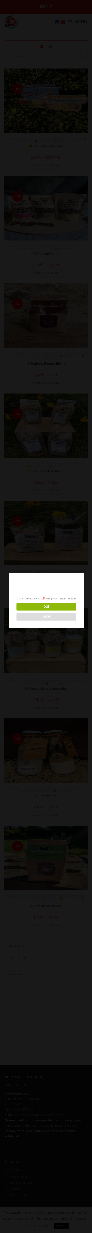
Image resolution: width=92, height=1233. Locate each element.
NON (46, 616)
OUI (46, 606)
